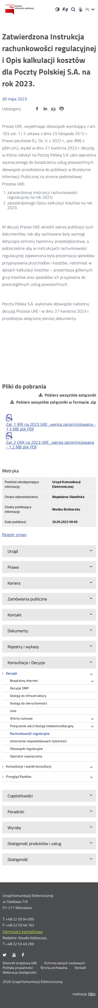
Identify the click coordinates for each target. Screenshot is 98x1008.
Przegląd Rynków (18, 776)
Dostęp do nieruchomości (28, 703)
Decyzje (11, 673)
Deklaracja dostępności (20, 972)
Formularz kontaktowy (23, 931)
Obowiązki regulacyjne (26, 748)
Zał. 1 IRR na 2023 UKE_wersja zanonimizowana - (51, 426)
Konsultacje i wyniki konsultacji (28, 766)
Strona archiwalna (54, 968)
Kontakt (80, 968)
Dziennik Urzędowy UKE (20, 963)
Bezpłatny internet (24, 680)
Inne (13, 710)
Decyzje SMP (19, 688)
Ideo (91, 994)
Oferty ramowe (21, 718)
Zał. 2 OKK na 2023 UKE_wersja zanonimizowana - (50, 444)
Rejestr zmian (14, 534)
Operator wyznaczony (26, 756)
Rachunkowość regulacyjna (30, 733)
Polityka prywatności (18, 968)
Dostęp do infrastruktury (28, 695)
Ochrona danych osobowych (64, 963)
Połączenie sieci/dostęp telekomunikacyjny (41, 726)
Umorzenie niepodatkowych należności (38, 741)
